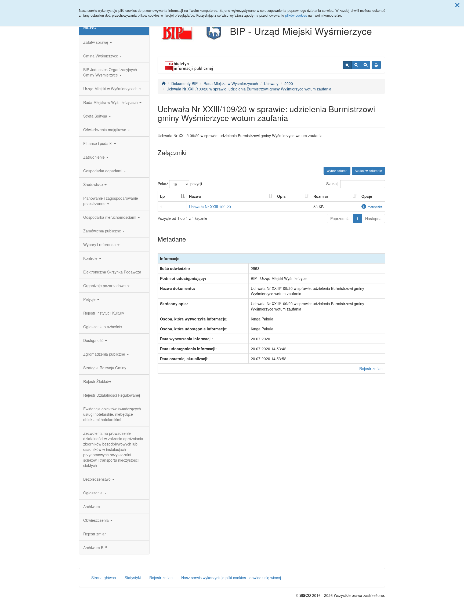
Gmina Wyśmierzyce (101, 56)
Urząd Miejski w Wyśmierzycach (111, 88)
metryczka (375, 207)
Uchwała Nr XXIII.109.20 (210, 206)
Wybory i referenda (100, 244)
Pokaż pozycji (180, 183)
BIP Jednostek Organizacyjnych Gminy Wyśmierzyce (110, 72)
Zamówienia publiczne (102, 230)
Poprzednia (340, 218)
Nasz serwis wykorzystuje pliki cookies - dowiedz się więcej (231, 577)
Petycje (90, 299)
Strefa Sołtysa (95, 116)
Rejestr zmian (95, 533)
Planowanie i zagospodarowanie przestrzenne (110, 200)
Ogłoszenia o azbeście (102, 326)
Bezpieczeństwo (97, 479)
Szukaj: (332, 183)
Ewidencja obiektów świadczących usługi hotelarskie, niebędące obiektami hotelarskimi (112, 414)
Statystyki (133, 577)
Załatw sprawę (96, 42)
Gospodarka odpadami (103, 170)
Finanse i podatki (98, 143)
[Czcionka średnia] (356, 65)
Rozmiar (320, 196)
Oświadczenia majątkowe (105, 129)
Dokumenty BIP (184, 83)
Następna (373, 218)
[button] (457, 5)
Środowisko (93, 184)
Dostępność (93, 340)
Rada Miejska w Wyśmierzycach (111, 102)
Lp (162, 196)
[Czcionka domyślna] (347, 65)
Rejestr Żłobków (97, 381)
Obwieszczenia (96, 520)
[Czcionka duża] (365, 65)
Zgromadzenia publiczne (104, 354)
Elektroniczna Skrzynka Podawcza (112, 272)
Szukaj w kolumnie (368, 170)
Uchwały (271, 83)
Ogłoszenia (93, 492)
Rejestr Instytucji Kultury (103, 313)
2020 (288, 83)
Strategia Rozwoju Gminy (104, 367)
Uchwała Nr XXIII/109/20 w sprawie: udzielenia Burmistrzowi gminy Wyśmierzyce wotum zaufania (248, 89)
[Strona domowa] (163, 83)
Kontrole (91, 258)
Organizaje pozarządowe (105, 285)
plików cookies (296, 15)
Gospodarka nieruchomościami (110, 217)
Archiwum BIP (95, 547)
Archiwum (91, 506)
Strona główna (103, 577)
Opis (281, 196)
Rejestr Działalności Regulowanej (111, 395)
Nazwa (195, 196)
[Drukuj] (376, 65)
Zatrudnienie (94, 157)
